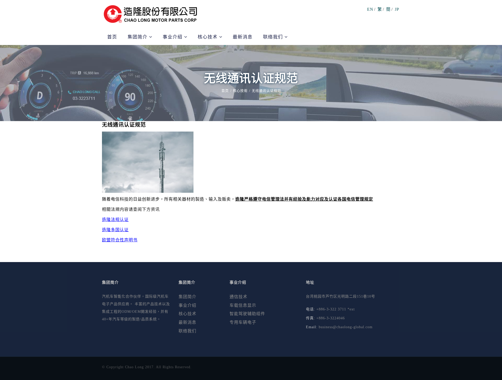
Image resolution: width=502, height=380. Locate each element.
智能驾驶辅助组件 (247, 313)
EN (370, 9)
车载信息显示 (243, 305)
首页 (112, 36)
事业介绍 (187, 305)
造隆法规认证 (115, 219)
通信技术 (238, 296)
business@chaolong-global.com (346, 327)
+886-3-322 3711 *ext (335, 309)
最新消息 (243, 36)
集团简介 (138, 36)
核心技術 (240, 91)
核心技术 (187, 313)
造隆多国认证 (115, 230)
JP (397, 9)
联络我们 (187, 331)
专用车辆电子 (243, 322)
